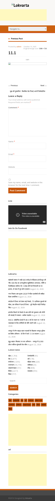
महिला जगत (31, 362)
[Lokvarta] (20, 5)
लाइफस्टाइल (12, 368)
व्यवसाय (30, 371)
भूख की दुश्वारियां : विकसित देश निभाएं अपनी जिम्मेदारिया (27, 91)
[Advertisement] (27, 254)
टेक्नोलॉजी (31, 356)
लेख (29, 368)
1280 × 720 (43, 48)
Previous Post (17, 38)
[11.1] (27, 64)
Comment (13, 107)
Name (11, 141)
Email (11, 154)
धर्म (28, 359)
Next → (43, 85)
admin (18, 46)
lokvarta (28, 498)
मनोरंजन (11, 362)
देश (9, 359)
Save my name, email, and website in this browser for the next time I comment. (25, 183)
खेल (9, 356)
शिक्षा (9, 374)
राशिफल (30, 365)
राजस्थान (11, 365)
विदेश (10, 371)
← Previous (13, 85)
